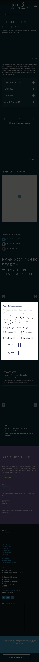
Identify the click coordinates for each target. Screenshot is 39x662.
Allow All (11, 345)
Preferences (27, 332)
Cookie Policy (22, 328)
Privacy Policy (8, 328)
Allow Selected (28, 345)
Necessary (9, 332)
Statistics (8, 338)
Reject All (11, 353)
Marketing (26, 338)
